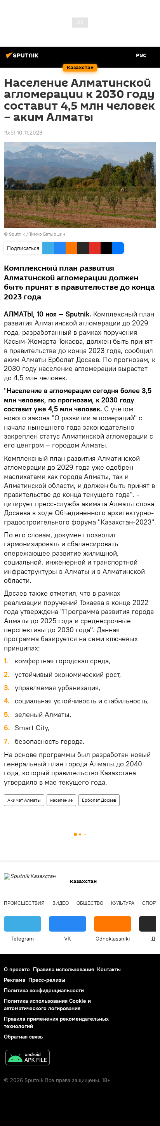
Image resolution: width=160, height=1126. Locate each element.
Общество (90, 903)
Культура (122, 903)
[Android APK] (27, 1058)
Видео (60, 903)
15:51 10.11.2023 (23, 132)
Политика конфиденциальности (44, 990)
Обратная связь (23, 1036)
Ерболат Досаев (99, 800)
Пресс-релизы (46, 979)
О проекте (17, 969)
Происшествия (24, 903)
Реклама (14, 979)
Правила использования (63, 969)
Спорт (150, 903)
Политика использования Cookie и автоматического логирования (47, 1004)
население (61, 800)
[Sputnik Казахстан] (23, 58)
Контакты (109, 969)
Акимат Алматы (24, 800)
